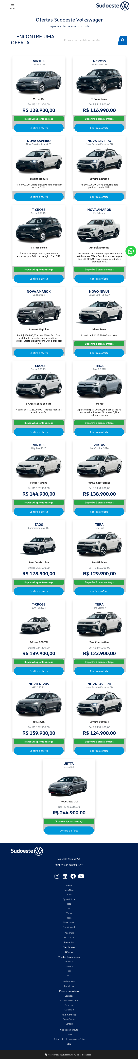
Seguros (69, 1005)
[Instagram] (57, 876)
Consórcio (69, 1009)
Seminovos (69, 947)
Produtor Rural (69, 981)
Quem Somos (69, 1019)
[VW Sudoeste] (113, 6)
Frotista (69, 966)
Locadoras (69, 986)
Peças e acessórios (69, 990)
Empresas (69, 961)
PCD (69, 975)
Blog (69, 1043)
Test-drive (69, 942)
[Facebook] (73, 876)
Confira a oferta (38, 128)
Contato (69, 1023)
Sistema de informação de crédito (69, 1039)
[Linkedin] (65, 876)
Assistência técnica (69, 1000)
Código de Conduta (69, 1029)
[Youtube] (81, 876)
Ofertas (69, 952)
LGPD (69, 1034)
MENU (12, 8)
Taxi (69, 970)
